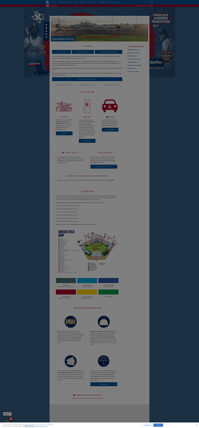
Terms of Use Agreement (41, 426)
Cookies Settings (147, 425)
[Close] (196, 425)
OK (158, 425)
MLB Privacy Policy (29, 426)
